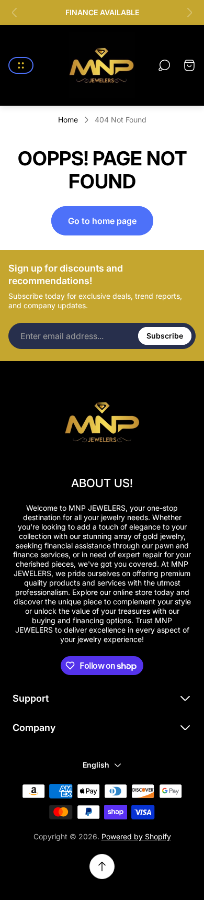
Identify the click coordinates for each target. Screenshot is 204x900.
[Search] (164, 65)
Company (34, 727)
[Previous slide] (14, 12)
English (96, 764)
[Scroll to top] (102, 866)
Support (31, 698)
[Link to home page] (102, 421)
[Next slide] (189, 12)
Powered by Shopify (136, 836)
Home (68, 119)
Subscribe (164, 335)
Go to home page (102, 221)
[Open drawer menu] (20, 65)
